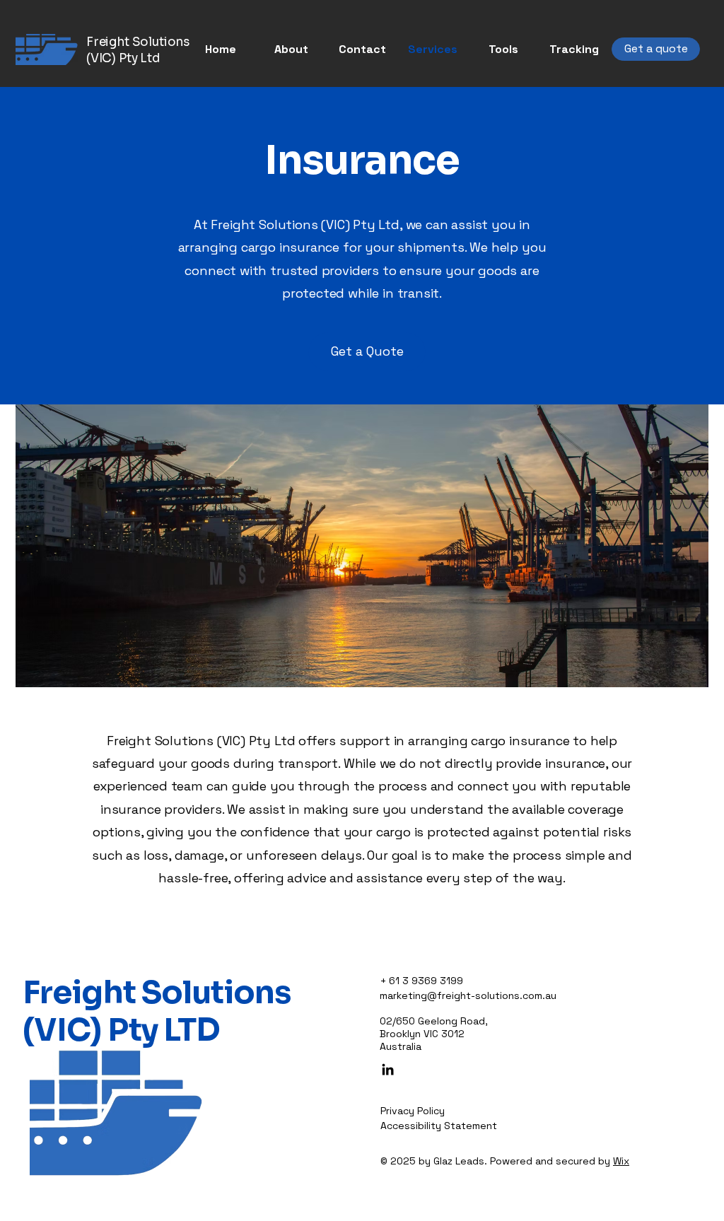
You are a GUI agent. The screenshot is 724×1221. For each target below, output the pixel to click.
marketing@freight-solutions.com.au (468, 995)
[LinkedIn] (388, 1069)
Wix (621, 1161)
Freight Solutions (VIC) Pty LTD (157, 1011)
